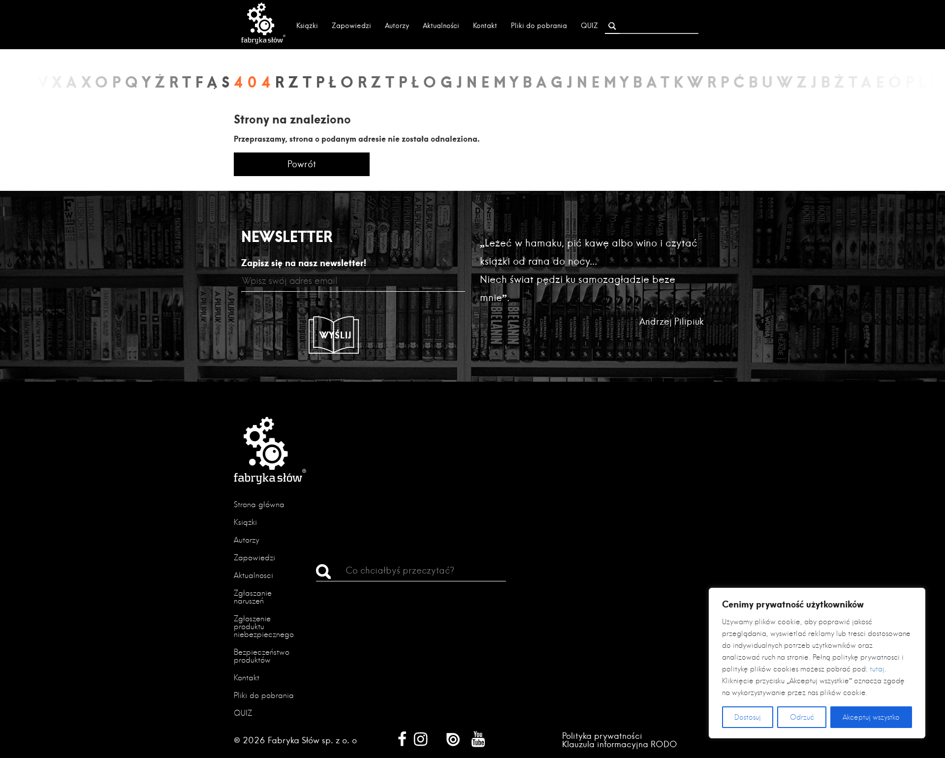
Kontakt (485, 25)
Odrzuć (802, 717)
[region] (817, 663)
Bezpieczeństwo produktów (261, 656)
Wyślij (335, 335)
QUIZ (589, 25)
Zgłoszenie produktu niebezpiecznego (264, 626)
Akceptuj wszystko (871, 717)
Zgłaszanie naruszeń (253, 597)
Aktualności (441, 25)
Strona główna (259, 504)
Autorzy (397, 25)
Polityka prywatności (602, 735)
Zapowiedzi (351, 25)
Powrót (301, 164)
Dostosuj (747, 717)
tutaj (877, 669)
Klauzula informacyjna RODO (619, 744)
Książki (307, 25)
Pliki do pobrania (539, 25)
